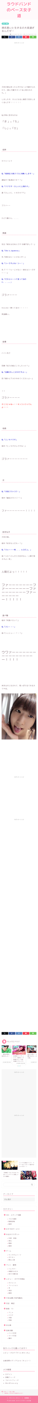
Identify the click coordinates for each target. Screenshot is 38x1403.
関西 (10, 1246)
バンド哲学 (12, 1333)
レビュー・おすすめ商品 (15, 1279)
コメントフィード (12, 1380)
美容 (10, 1290)
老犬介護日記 (13, 1274)
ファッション (13, 1285)
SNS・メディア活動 (13, 1215)
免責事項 (26, 1398)
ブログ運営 (12, 1219)
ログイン (8, 1374)
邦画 (10, 1320)
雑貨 (10, 1293)
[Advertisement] (19, 63)
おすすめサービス (13, 1229)
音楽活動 (9, 1330)
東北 (10, 1241)
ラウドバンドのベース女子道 (19, 9)
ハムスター (12, 1269)
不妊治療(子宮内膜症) (14, 1298)
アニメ (11, 1312)
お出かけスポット (13, 1234)
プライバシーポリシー (15, 1398)
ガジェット (12, 1283)
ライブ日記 (12, 1336)
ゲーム (8, 1251)
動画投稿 (12, 1221)
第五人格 (12, 1260)
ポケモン (12, 1257)
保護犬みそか (13, 1271)
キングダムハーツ (15, 1255)
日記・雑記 (5, 23)
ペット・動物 (11, 1265)
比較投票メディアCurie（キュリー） (17, 1361)
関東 (10, 1243)
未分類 (8, 1325)
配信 (10, 1224)
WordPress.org (11, 1383)
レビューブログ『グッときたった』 (16, 1353)
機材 (10, 1338)
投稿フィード (10, 1377)
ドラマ (11, 1315)
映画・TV (9, 1309)
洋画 (10, 1318)
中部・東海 (12, 1238)
